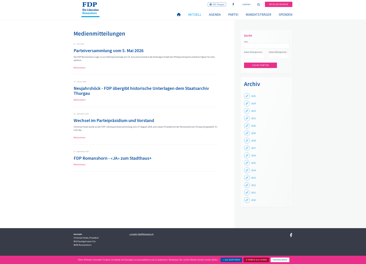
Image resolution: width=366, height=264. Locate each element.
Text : (246, 41)
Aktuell (194, 14)
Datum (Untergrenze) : (253, 52)
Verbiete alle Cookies (257, 260)
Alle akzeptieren (232, 260)
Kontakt (247, 4)
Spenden (285, 14)
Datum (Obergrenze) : (278, 52)
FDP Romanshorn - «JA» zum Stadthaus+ (113, 158)
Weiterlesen (79, 67)
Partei (233, 14)
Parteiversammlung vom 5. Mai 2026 (109, 50)
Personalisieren (280, 260)
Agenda (215, 14)
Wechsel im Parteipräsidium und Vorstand (114, 120)
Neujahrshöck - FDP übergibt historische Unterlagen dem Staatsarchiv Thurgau (141, 90)
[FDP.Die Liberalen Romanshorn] (91, 5)
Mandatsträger (258, 14)
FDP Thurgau (218, 4)
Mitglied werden (278, 4)
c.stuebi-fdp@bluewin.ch (141, 234)
